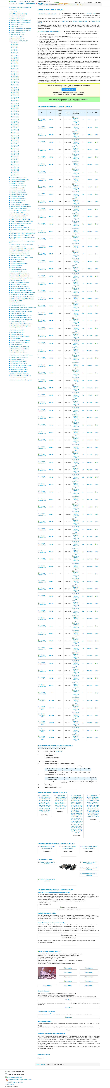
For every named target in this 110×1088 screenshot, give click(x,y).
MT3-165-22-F (14, 60)
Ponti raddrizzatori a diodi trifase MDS (20, 340)
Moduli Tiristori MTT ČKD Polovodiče (20, 251)
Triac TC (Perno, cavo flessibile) (19, 14)
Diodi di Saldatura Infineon (17, 259)
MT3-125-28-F (14, 46)
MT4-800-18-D (14, 164)
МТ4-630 (51, 581)
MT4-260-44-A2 (15, 92)
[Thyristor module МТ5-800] (42, 693)
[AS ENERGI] (12, 1)
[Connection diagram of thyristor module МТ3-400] (75, 410)
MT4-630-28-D (14, 143)
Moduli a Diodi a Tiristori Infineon (19, 263)
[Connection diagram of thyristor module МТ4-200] (75, 231)
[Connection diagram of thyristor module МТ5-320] (75, 395)
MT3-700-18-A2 (15, 153)
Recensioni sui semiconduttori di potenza (21, 7)
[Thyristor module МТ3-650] (42, 611)
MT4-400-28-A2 (15, 108)
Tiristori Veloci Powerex (16, 344)
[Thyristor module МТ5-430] (42, 469)
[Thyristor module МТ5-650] (42, 626)
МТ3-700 (51, 633)
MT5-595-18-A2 (15, 137)
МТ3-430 (51, 455)
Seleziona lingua (30, 3)
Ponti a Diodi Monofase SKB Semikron (20, 211)
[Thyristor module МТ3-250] (42, 298)
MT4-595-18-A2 (15, 135)
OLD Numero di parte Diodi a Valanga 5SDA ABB (23, 233)
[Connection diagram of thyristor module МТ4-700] (75, 640)
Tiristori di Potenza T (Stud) (18, 18)
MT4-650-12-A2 (15, 150)
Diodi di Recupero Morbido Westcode (20, 288)
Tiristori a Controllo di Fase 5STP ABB (20, 219)
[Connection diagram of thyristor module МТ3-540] (75, 521)
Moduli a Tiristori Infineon (17, 261)
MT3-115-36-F (14, 43)
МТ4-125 (51, 142)
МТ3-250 (51, 298)
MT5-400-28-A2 (15, 111)
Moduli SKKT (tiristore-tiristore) (18, 192)
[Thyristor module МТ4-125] (42, 142)
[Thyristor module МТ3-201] (42, 253)
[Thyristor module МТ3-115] (42, 119)
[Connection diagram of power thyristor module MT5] (89, 847)
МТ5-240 (51, 291)
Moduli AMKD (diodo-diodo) (18, 188)
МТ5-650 (51, 626)
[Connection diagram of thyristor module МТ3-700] (75, 633)
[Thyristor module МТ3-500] (42, 477)
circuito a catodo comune (80, 21)
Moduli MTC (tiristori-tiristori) (18, 181)
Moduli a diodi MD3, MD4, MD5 (18, 177)
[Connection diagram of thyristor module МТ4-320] (75, 380)
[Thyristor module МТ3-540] (42, 521)
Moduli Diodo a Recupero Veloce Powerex (21, 365)
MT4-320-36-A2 (15, 100)
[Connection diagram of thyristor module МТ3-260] (75, 343)
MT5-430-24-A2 (15, 118)
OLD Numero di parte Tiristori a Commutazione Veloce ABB (22, 238)
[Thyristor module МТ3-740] (42, 655)
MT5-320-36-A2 (15, 103)
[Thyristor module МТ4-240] (42, 283)
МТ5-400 (51, 440)
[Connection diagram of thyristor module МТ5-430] (75, 469)
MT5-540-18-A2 (15, 132)
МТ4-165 (51, 209)
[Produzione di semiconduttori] (47, 973)
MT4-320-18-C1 (15, 99)
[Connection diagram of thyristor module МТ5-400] (75, 440)
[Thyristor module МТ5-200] (42, 246)
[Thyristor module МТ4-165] (42, 209)
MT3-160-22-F (14, 52)
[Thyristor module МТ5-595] (42, 559)
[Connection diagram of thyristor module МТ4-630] (75, 581)
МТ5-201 (51, 268)
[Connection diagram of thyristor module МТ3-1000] (75, 700)
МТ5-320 (51, 395)
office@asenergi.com (44, 1)
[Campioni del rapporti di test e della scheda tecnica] (68, 1007)
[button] (54, 2)
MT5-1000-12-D (15, 171)
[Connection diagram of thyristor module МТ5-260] (75, 358)
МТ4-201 (51, 261)
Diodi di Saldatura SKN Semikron (19, 208)
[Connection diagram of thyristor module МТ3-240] (75, 276)
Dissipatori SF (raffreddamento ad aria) (19, 373)
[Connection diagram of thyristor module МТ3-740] (75, 655)
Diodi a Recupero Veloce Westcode (20, 286)
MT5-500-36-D (14, 127)
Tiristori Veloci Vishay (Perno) (18, 321)
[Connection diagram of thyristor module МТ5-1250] (75, 737)
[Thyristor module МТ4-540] (42, 529)
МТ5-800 (51, 693)
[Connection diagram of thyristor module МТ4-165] (75, 209)
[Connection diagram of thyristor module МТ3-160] (75, 164)
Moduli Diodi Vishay (16, 338)
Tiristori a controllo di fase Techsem (20, 215)
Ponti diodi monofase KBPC (18, 330)
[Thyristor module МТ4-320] (42, 380)
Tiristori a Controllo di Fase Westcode (20, 274)
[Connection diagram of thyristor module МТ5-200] (75, 246)
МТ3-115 (51, 120)
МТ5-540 (51, 536)
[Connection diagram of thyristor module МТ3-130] (75, 149)
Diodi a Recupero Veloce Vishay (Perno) (21, 326)
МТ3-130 (51, 149)
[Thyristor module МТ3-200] (42, 216)
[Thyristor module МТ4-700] (42, 640)
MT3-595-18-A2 (15, 134)
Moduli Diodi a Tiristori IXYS (18, 305)
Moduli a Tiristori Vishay (17, 334)
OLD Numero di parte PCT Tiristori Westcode (22, 294)
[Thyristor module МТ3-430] (42, 454)
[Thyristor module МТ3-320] (42, 365)
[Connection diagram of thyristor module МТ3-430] (75, 454)
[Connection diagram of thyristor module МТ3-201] (75, 253)
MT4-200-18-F (14, 67)
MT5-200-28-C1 (15, 70)
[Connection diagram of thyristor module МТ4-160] (75, 179)
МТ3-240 (51, 276)
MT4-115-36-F (14, 44)
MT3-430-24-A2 (15, 115)
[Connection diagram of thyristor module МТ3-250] (75, 298)
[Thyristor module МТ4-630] (42, 581)
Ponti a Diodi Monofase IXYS (18, 280)
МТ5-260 (51, 358)
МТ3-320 (51, 365)
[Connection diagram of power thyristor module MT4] (68, 847)
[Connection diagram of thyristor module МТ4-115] (75, 127)
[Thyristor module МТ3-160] (42, 164)
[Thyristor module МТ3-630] (42, 566)
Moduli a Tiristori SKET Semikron (19, 194)
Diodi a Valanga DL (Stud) (17, 34)
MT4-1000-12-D (15, 169)
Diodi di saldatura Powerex (17, 351)
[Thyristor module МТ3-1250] (42, 722)
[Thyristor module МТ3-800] (42, 678)
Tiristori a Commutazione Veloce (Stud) (21, 30)
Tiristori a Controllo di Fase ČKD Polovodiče (22, 244)
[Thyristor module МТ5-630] (42, 596)
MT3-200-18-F (14, 63)
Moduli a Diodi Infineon (16, 265)
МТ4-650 (51, 618)
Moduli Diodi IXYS (15, 303)
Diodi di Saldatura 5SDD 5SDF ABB (20, 227)
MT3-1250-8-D (14, 172)
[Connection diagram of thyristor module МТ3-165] (75, 201)
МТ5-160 (51, 194)
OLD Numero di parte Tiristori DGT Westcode (22, 299)
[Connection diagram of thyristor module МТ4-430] (75, 462)
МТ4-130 (51, 157)
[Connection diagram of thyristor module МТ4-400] (75, 425)
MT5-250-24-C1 (15, 87)
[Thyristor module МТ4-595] (42, 551)
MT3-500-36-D (14, 121)
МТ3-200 (51, 216)
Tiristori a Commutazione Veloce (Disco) (21, 28)
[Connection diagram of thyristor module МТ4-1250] (75, 730)
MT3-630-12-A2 (15, 139)
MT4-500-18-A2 (15, 123)
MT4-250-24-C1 (15, 84)
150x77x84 (89, 417)
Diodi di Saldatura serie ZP (17, 39)
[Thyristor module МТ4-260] (42, 350)
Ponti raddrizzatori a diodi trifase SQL (20, 336)
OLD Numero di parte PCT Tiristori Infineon (22, 257)
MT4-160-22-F (14, 55)
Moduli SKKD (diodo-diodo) (17, 196)
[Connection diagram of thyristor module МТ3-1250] (75, 722)
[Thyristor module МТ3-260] (42, 343)
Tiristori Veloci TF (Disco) (17, 24)
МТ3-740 (51, 656)
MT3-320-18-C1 (15, 95)
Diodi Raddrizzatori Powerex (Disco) (20, 349)
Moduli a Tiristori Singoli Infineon (19, 269)
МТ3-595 (51, 544)
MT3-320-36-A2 (15, 97)
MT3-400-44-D (14, 107)
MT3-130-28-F (14, 49)
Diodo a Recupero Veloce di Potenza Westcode (23, 292)
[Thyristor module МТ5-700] (42, 648)
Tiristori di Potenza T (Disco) (18, 16)
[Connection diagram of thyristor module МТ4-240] (75, 283)
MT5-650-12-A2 (15, 151)
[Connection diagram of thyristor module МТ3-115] (75, 119)
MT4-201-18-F (14, 73)
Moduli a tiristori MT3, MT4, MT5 (19, 41)
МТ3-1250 (51, 723)
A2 (83, 276)
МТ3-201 (51, 254)
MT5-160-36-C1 (15, 59)
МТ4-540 (51, 529)
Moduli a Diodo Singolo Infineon (19, 272)
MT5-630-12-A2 (15, 145)
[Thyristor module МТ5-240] (42, 291)
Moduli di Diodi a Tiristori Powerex (19, 357)
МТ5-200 (51, 246)
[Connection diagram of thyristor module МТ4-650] (75, 618)
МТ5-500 (51, 507)
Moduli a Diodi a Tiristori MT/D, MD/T (20, 179)
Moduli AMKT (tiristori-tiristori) (18, 186)
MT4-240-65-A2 (15, 78)
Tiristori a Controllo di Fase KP (18, 217)
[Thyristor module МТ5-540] (42, 536)
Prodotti (78, 2)
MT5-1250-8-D (14, 175)
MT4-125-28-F (14, 47)
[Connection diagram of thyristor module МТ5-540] (75, 536)
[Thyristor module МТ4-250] (42, 313)
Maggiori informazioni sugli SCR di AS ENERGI (20, 1079)
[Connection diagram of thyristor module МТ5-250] (75, 328)
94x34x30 (90, 120)
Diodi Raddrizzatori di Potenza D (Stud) (21, 22)
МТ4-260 (51, 350)
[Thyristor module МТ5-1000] (42, 715)
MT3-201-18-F (14, 71)
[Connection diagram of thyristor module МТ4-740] (75, 663)
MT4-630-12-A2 (15, 142)
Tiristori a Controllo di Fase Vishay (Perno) (21, 319)
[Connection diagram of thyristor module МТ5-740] (75, 670)
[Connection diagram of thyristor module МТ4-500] (75, 492)
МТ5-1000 (51, 715)
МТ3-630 (51, 566)
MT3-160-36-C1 (15, 54)
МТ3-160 (51, 164)
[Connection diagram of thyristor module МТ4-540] (75, 529)
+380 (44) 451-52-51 (18, 1074)
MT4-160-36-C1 (15, 57)
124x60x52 (89, 276)
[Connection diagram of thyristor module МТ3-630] (75, 566)
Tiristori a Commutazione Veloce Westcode (21, 278)
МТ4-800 (51, 685)
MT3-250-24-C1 (15, 81)
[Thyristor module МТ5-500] (42, 507)
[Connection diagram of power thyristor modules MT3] (47, 847)
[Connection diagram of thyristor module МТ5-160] (75, 194)
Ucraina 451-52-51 (26, 1)
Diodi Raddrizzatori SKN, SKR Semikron (21, 206)
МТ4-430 (51, 462)
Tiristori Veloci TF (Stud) (17, 26)
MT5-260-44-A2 (15, 94)
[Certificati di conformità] (68, 999)
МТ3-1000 (51, 700)
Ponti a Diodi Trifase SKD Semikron (20, 213)
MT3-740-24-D (14, 158)
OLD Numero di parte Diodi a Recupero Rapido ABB (22, 241)
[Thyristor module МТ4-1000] (42, 707)
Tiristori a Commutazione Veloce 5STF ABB (22, 221)
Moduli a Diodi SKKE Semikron (18, 198)
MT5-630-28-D (14, 147)
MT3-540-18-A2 (15, 129)
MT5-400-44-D (14, 113)
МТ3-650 (51, 611)
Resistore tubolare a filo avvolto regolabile (21, 380)
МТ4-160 (51, 179)
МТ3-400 (51, 410)
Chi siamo (87, 2)
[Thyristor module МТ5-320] (42, 395)
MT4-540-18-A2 (15, 131)
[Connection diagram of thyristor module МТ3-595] (75, 544)
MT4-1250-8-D (14, 174)
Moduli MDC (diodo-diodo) (17, 183)
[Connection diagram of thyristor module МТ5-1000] (75, 715)
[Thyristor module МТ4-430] (42, 462)
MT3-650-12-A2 (15, 148)
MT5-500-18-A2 (15, 126)
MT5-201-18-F (14, 75)
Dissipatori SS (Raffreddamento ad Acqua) (20, 376)
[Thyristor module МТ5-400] (42, 440)
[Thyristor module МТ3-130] (42, 149)
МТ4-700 (51, 641)
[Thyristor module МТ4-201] (42, 261)
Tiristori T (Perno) (15, 9)
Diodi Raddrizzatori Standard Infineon (20, 255)
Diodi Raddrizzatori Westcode (18, 284)
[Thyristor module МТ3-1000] (42, 700)
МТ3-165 (51, 201)
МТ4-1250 (51, 730)
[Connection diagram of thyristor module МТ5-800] (75, 693)
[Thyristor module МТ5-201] (42, 268)
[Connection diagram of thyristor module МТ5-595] (75, 559)
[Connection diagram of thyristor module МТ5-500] (75, 507)
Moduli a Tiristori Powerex (17, 359)
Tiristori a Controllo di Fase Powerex (20, 342)
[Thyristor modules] (47, 863)
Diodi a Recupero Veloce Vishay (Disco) (21, 317)
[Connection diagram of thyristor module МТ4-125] (75, 142)
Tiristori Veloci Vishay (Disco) (18, 313)
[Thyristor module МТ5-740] (42, 670)
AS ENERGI (41, 3)
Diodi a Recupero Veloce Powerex (19, 353)
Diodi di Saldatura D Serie (17, 37)
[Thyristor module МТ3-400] (42, 410)
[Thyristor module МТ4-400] (42, 425)
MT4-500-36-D (14, 124)
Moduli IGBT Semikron (16, 202)
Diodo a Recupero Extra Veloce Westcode (21, 290)
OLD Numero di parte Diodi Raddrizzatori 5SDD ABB (22, 230)
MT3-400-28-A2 (15, 105)
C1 (83, 172)
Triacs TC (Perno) (15, 12)
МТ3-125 (51, 134)
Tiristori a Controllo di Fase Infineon (20, 253)
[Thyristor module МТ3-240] (42, 276)
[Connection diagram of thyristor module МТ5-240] (75, 291)
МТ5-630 (51, 596)
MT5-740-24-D (14, 161)
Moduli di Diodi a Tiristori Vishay (19, 367)
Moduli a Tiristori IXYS (16, 301)
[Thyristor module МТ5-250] (42, 328)
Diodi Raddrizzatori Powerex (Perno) (20, 346)
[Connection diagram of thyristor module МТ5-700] (75, 648)
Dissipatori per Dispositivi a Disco (19, 369)
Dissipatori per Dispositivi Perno (19, 371)
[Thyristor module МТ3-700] (42, 633)
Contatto (20, 1082)
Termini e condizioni (9, 1084)
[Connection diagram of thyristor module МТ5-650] (75, 626)
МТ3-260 (51, 343)
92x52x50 (90, 172)
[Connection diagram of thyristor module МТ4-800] (75, 685)
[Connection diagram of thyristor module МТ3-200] (75, 216)
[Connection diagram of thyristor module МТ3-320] (75, 365)
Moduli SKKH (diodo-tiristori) (18, 200)
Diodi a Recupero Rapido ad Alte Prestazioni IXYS (23, 307)
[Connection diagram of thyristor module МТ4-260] (75, 350)
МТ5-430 (51, 469)
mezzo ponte (65, 21)
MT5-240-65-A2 (15, 79)
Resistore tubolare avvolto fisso (18, 378)
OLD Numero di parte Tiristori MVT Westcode (22, 296)
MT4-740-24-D (14, 159)
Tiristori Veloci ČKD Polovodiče (18, 247)
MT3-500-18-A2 (15, 119)
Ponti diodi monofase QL (17, 328)
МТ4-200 (51, 231)
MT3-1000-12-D (15, 167)
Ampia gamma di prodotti (16, 1077)
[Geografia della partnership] (68, 1017)
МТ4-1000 (51, 708)
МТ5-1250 (51, 737)
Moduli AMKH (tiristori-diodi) (18, 190)
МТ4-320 (51, 380)
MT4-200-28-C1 (15, 68)
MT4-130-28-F (14, 51)
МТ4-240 (51, 283)
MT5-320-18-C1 (15, 102)
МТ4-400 (51, 425)
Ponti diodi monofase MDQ (17, 332)
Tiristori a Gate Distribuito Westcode (20, 282)
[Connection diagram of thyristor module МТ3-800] (75, 678)
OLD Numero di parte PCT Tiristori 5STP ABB (22, 235)
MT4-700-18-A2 (15, 155)
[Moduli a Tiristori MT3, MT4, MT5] (48, 14)
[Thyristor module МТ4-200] (42, 231)
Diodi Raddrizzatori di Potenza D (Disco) (21, 20)
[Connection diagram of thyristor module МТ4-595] (75, 551)
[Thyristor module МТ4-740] (42, 663)
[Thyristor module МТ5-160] (42, 194)
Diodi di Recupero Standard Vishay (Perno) (22, 324)
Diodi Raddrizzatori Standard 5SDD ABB (21, 223)
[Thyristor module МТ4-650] (42, 618)
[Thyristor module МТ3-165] (42, 201)
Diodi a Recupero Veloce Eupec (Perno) (21, 309)
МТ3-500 (51, 477)
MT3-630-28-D (14, 140)
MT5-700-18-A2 (15, 156)
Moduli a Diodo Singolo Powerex (19, 361)
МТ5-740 (51, 670)
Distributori (21, 3)
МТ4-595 (51, 551)
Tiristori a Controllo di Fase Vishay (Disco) (21, 311)
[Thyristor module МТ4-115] (42, 127)
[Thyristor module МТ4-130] (42, 157)
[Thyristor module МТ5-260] (42, 358)
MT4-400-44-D (14, 110)
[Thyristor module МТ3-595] (42, 544)
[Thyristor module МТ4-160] (42, 179)
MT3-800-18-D (14, 163)
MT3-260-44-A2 (15, 91)
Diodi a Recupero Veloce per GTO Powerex (22, 355)
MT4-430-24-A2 (15, 116)
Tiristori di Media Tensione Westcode (20, 276)
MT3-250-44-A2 (15, 83)
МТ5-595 (51, 559)
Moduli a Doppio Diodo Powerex (19, 363)
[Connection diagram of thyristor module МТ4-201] (75, 261)
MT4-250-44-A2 (15, 86)
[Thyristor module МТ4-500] (42, 492)
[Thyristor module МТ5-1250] (42, 737)
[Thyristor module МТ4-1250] (42, 730)
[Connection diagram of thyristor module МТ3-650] (75, 611)
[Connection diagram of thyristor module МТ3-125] (75, 134)
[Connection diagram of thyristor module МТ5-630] (75, 596)
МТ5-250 (51, 328)
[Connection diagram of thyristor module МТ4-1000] (75, 707)
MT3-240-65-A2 (15, 76)
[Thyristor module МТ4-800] (42, 685)
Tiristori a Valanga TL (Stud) (18, 32)
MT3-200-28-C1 (15, 65)
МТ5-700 (51, 648)
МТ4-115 (51, 127)
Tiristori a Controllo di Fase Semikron (20, 204)
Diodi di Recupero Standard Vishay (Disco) (21, 315)
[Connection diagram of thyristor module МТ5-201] (75, 268)
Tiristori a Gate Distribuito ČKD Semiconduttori (22, 249)
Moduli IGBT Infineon (16, 267)
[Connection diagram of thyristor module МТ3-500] (75, 477)
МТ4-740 (51, 663)
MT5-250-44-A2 (15, 89)
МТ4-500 (51, 492)
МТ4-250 (51, 313)
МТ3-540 (51, 522)
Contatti (97, 2)
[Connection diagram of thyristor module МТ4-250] (75, 313)
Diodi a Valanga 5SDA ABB (17, 225)
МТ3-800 (51, 678)
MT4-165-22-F (14, 62)
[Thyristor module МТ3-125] (42, 134)
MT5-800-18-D (14, 166)
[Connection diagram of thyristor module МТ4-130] (75, 157)
